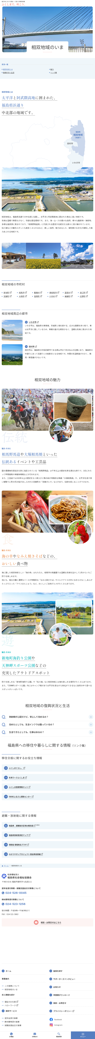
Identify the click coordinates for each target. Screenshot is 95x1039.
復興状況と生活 (8, 72)
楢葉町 (67, 296)
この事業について (12, 986)
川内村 (52, 296)
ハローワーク (10, 1005)
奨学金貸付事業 (11, 1018)
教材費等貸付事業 (12, 1022)
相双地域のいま (11, 989)
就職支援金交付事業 (13, 1025)
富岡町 (37, 296)
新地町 (6, 292)
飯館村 (37, 292)
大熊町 (21, 296)
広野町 (82, 296)
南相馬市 (53, 292)
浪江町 (82, 292)
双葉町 (6, 296)
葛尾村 (67, 292)
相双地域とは (8, 69)
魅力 (52, 69)
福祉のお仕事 (10, 1002)
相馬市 (21, 292)
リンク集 (53, 72)
